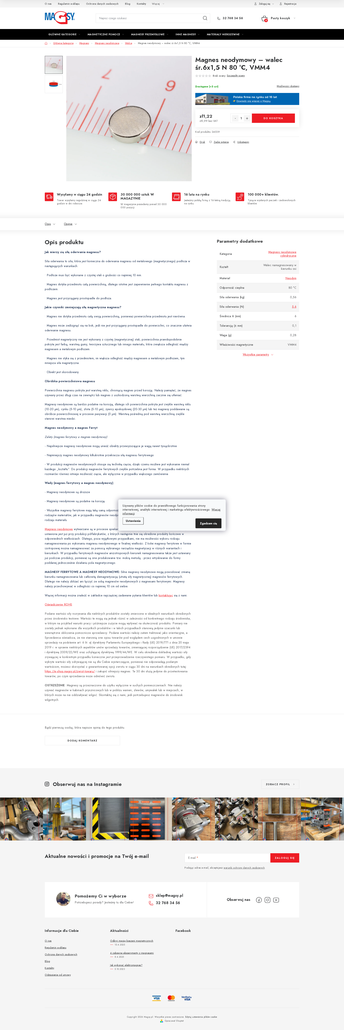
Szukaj (205, 18)
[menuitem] (64, 34)
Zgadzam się (208, 523)
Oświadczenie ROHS (58, 604)
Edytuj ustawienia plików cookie (201, 1017)
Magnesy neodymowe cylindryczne (282, 254)
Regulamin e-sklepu (69, 4)
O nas (48, 4)
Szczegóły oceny (236, 75)
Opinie (68, 224)
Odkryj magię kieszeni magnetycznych (131, 941)
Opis (48, 224)
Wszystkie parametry (256, 354)
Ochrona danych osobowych (102, 4)
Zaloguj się (285, 858)
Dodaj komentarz (82, 740)
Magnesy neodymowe (59, 529)
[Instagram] (267, 900)
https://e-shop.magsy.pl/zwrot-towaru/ (70, 671)
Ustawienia (133, 521)
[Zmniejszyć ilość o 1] (235, 118)
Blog (127, 4)
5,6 (294, 307)
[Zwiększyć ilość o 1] (247, 118)
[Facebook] (259, 900)
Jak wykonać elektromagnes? (126, 965)
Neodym (290, 278)
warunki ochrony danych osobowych (244, 868)
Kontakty (141, 4)
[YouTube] (276, 900)
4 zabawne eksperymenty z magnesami (132, 953)
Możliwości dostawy (288, 86)
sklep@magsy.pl (169, 895)
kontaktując (166, 595)
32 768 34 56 (232, 18)
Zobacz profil (278, 784)
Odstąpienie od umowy (58, 975)
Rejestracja (290, 4)
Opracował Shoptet (174, 1020)
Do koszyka (273, 118)
